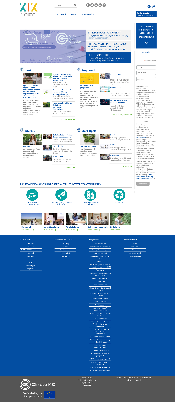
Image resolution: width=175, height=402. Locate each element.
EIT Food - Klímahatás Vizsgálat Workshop (100, 314)
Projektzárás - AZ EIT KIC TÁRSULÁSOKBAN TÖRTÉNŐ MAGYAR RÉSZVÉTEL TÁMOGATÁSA (63, 77)
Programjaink (88, 14)
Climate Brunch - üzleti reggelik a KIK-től (100, 289)
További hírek (66, 119)
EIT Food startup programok (86, 87)
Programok (30, 269)
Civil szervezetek (135, 256)
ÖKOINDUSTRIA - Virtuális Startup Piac (100, 363)
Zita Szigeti (27, 146)
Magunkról (61, 14)
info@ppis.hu (141, 137)
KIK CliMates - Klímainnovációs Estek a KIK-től (100, 274)
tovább (69, 167)
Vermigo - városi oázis (88, 146)
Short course (100, 282)
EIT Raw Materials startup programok (100, 355)
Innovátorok (135, 247)
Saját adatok (65, 256)
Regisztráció (65, 253)
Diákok (135, 244)
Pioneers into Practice (100, 278)
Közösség (65, 244)
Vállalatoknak (72, 227)
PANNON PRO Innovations (30, 250)
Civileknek (115, 227)
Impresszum (87, 378)
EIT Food (31, 247)
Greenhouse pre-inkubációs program (100, 294)
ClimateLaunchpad (100, 253)
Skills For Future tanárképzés (100, 367)
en (154, 6)
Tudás (65, 247)
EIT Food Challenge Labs (119, 74)
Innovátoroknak (51, 227)
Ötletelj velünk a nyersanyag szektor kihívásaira (100, 341)
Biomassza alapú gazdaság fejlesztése (61, 203)
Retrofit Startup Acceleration (100, 247)
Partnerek (30, 253)
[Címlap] (29, 10)
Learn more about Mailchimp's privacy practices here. (145, 176)
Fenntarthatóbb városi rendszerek (90, 203)
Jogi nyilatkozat (87, 382)
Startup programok (100, 244)
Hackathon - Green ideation (100, 337)
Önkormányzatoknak (98, 227)
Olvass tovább (26, 230)
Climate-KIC (31, 244)
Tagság (74, 14)
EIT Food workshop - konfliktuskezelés (100, 346)
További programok (120, 114)
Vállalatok (135, 250)
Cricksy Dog (114, 155)
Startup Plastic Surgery (100, 250)
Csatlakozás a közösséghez (145, 15)
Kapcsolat (30, 256)
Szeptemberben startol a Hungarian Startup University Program (62, 92)
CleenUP (113, 135)
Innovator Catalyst (100, 285)
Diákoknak (26, 227)
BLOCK (112, 145)
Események (30, 266)
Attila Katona (58, 156)
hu (149, 6)
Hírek (30, 262)
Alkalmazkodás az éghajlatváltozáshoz (32, 203)
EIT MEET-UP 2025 (100, 302)
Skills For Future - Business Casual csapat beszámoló (63, 136)
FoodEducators (116, 88)
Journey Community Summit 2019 (100, 257)
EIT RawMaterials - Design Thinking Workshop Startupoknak (100, 324)
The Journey (100, 270)
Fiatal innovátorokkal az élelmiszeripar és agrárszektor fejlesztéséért (62, 106)
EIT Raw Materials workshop (100, 371)
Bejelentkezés (143, 13)
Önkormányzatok (135, 253)
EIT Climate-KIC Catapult (100, 299)
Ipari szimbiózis (119, 202)
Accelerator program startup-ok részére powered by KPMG (100, 266)
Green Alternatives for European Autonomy (118, 101)
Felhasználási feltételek (87, 380)
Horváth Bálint (58, 146)
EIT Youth (100, 262)
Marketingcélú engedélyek (142, 87)
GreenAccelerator (100, 319)
